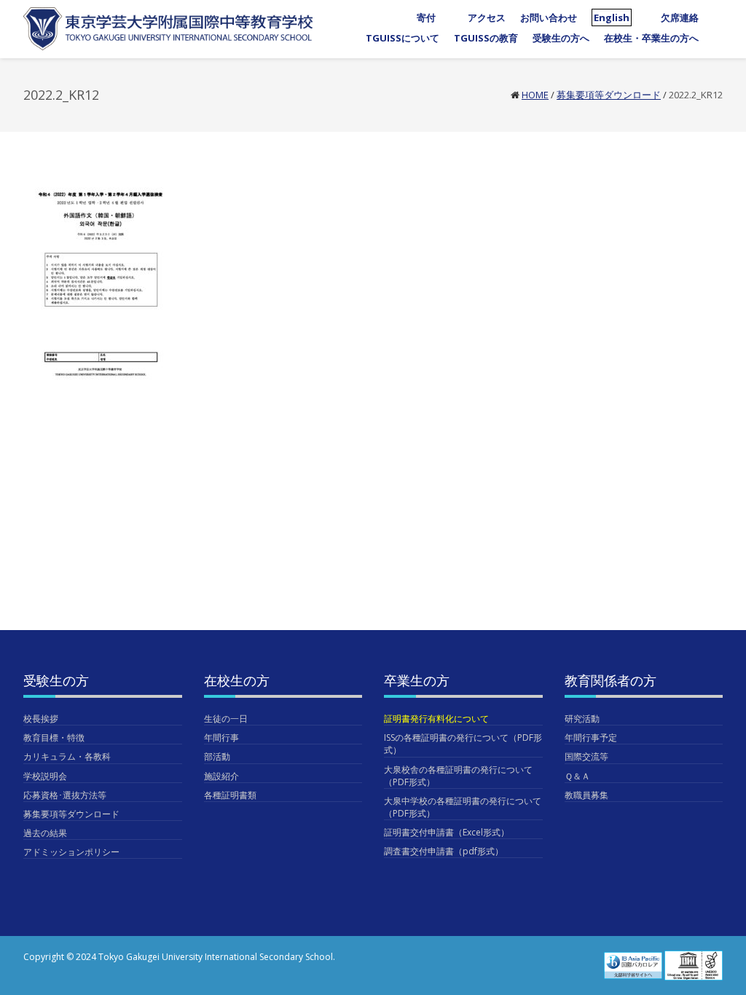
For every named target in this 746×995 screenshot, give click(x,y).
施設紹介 (221, 776)
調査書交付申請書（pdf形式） (443, 851)
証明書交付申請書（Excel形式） (446, 832)
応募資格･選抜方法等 (64, 795)
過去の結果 (45, 833)
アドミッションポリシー (71, 852)
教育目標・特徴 (54, 737)
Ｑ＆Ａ (577, 776)
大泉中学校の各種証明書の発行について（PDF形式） (462, 807)
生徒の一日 (226, 718)
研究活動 (582, 718)
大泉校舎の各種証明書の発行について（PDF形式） (458, 775)
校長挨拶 (40, 718)
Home (535, 94)
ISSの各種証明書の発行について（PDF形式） (463, 743)
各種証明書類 (230, 795)
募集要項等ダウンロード (609, 94)
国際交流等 (586, 756)
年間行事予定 (591, 737)
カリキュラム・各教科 (67, 756)
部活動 (217, 756)
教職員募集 (586, 795)
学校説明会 (45, 776)
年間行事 (221, 737)
